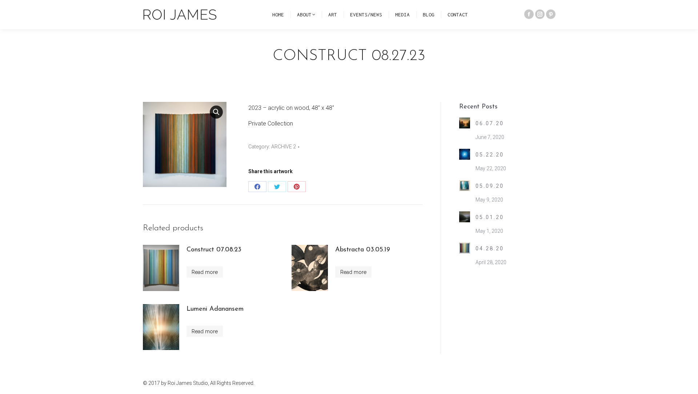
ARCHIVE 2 (283, 147)
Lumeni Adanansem (215, 309)
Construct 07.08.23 (213, 250)
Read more (205, 272)
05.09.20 (490, 186)
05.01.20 (490, 217)
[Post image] (464, 123)
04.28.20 (490, 248)
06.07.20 (490, 123)
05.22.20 (490, 155)
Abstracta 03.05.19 (362, 250)
